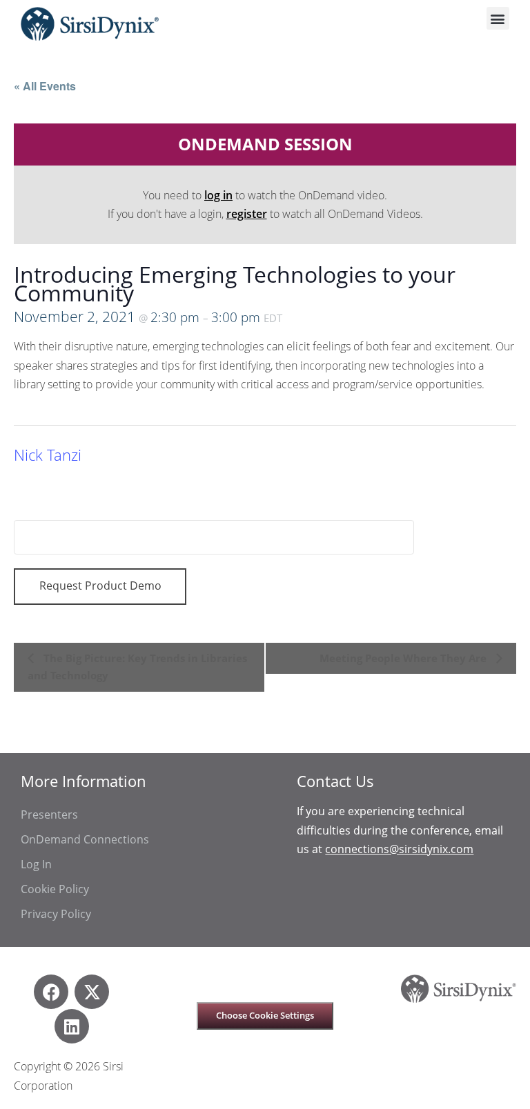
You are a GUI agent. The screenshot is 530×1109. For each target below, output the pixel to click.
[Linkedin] (72, 1026)
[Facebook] (51, 992)
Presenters (49, 814)
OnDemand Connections (85, 839)
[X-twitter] (92, 992)
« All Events (45, 86)
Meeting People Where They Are (404, 658)
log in (218, 195)
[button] (498, 18)
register (246, 213)
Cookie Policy (55, 889)
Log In (36, 864)
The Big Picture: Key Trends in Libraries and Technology (137, 667)
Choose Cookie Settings (265, 1015)
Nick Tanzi (47, 455)
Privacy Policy (56, 913)
